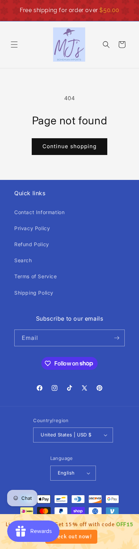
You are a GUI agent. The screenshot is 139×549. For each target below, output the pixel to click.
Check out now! (71, 536)
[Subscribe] (116, 338)
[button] (14, 44)
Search (23, 260)
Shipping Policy (33, 293)
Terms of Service (35, 276)
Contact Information (39, 212)
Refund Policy (31, 244)
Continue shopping (69, 146)
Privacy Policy (32, 228)
